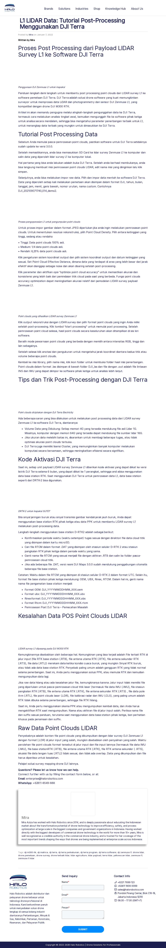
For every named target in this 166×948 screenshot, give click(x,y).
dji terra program (88, 852)
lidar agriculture (79, 855)
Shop (97, 8)
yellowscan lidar (121, 855)
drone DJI (62, 763)
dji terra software (107, 852)
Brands (48, 8)
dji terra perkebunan (68, 852)
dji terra (53, 852)
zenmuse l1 (136, 855)
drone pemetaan (26, 855)
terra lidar (107, 855)
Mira (31, 34)
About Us (137, 8)
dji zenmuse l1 (125, 852)
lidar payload (94, 855)
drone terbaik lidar (60, 855)
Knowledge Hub (115, 8)
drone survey (43, 855)
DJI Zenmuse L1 (133, 735)
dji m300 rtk (30, 852)
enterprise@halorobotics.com (44, 778)
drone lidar (138, 852)
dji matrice (42, 852)
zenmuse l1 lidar (26, 858)
